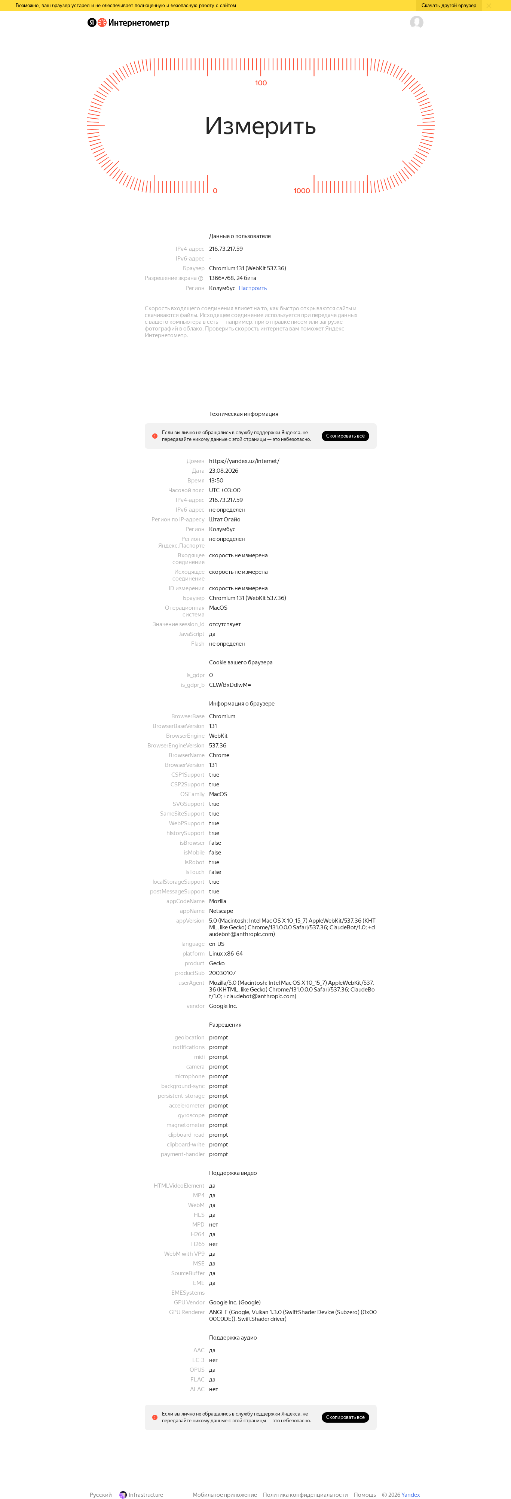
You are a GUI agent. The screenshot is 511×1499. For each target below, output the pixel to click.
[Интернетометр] (133, 22)
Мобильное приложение (225, 1495)
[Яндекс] (92, 22)
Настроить (253, 288)
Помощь (365, 1495)
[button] (416, 22)
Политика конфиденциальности (305, 1495)
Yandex (410, 1495)
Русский (101, 1495)
